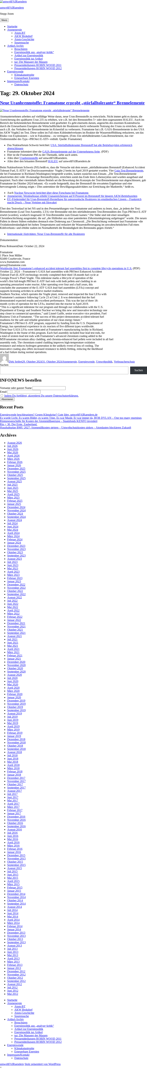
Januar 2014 (14, 929)
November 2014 (16, 897)
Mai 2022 (12, 607)
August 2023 (14, 558)
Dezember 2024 (16, 507)
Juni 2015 (12, 874)
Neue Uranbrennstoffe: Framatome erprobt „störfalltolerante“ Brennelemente (72, 102)
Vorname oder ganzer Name (16, 387)
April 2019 (13, 726)
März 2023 (13, 574)
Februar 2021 (14, 655)
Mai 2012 (12, 993)
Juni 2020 (12, 681)
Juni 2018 (12, 758)
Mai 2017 (12, 800)
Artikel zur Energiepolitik (28, 55)
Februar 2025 (14, 500)
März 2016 (13, 845)
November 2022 (16, 587)
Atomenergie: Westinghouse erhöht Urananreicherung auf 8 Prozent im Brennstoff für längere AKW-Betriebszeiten (72, 196)
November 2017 (16, 781)
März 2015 (13, 884)
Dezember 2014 (16, 893)
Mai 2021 (12, 645)
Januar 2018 (14, 774)
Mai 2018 (12, 761)
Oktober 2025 (15, 474)
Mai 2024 (12, 529)
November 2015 (16, 858)
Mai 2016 (12, 839)
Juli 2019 (12, 716)
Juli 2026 (12, 445)
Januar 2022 (14, 620)
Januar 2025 (14, 503)
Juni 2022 (12, 603)
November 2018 (16, 742)
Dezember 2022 (16, 584)
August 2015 (14, 868)
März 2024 (13, 536)
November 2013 (16, 935)
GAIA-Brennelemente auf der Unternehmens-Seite (71, 151)
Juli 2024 (12, 523)
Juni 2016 (12, 835)
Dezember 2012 (16, 971)
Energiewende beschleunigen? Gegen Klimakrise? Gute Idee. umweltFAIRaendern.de (49, 414)
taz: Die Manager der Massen (31, 61)
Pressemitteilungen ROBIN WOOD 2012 (38, 68)
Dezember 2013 (16, 932)
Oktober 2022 (15, 591)
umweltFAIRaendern (12, 7)
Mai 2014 (12, 916)
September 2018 (16, 748)
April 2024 (13, 532)
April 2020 (13, 687)
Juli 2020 (12, 678)
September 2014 (16, 903)
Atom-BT (19, 32)
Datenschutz (21, 84)
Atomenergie (14, 29)
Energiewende (15, 71)
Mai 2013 (12, 955)
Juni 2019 (12, 719)
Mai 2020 (12, 684)
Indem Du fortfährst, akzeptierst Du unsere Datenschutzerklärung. (41, 395)
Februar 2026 (14, 462)
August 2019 (14, 713)
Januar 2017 (14, 813)
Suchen (4, 364)
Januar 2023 (14, 581)
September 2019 (16, 710)
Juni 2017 (12, 797)
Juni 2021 (12, 642)
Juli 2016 (12, 832)
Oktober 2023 (15, 552)
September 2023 (16, 555)
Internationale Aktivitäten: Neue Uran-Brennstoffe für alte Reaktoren (46, 233)
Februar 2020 (14, 694)
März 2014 (13, 922)
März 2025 (13, 497)
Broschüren (20, 48)
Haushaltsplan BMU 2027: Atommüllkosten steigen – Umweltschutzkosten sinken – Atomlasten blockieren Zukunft (65, 427)
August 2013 (14, 945)
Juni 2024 (12, 526)
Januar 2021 (14, 658)
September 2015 (16, 864)
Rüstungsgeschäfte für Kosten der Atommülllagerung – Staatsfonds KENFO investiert (48, 421)
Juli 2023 (12, 562)
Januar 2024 (14, 542)
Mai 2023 (12, 568)
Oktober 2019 (15, 707)
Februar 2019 (14, 732)
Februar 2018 (14, 771)
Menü (4, 20)
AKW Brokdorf (23, 36)
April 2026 (13, 455)
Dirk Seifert (15, 361)
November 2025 (16, 471)
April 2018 (13, 765)
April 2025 (13, 494)
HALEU (53, 161)
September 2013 (16, 942)
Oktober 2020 (15, 668)
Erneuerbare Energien (26, 78)
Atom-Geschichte (24, 39)
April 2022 (13, 610)
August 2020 (14, 674)
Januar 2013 (14, 968)
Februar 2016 (14, 848)
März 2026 (13, 458)
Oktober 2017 (15, 784)
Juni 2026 (12, 449)
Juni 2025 (12, 487)
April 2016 (13, 842)
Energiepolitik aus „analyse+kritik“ (34, 52)
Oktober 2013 (15, 939)
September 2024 (16, 516)
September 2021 (16, 632)
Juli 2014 (12, 910)
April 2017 (13, 803)
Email (3, 391)
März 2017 (13, 806)
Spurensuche (21, 42)
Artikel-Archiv (15, 45)
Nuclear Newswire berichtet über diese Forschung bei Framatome (51, 192)
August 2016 (14, 829)
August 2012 (14, 984)
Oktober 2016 (15, 823)
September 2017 (16, 787)
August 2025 (14, 481)
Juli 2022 (12, 600)
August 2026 (14, 442)
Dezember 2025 (16, 468)
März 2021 (13, 652)
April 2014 (13, 919)
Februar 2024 (14, 539)
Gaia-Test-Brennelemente (128, 170)
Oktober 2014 (15, 900)
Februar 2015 (14, 887)
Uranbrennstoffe (29, 158)
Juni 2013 (12, 952)
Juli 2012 (12, 987)
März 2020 (13, 690)
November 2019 (16, 703)
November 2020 (16, 665)
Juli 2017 (12, 794)
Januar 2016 (14, 852)
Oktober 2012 (15, 977)
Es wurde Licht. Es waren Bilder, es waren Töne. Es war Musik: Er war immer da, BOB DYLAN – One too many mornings (71, 417)
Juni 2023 (12, 565)
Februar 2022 (14, 616)
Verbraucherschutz (124, 361)
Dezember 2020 (16, 661)
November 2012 (16, 974)
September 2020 (16, 671)
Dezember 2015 (16, 855)
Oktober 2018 (15, 745)
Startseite (12, 26)
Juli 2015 (12, 871)
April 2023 (13, 571)
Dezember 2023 (16, 545)
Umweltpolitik (104, 361)
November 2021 (16, 626)
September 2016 (16, 826)
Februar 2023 (14, 578)
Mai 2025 (12, 491)
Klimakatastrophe (24, 74)
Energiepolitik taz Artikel (28, 58)
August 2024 (14, 520)
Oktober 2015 (15, 861)
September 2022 (16, 594)
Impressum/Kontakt (18, 81)
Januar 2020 (14, 697)
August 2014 (14, 906)
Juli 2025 (12, 484)
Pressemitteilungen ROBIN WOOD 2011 (37, 65)
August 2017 (14, 790)
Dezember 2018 (16, 739)
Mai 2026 (12, 452)
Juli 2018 (12, 755)
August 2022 (14, 597)
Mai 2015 (12, 877)
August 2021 (14, 636)
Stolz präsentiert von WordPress (43, 1064)
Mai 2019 (12, 723)
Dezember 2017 (16, 777)
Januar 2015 (14, 890)
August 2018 (14, 752)
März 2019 (13, 729)
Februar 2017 (14, 810)
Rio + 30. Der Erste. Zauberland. (18, 424)
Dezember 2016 (16, 816)
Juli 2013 (12, 948)
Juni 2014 (12, 913)
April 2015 (13, 881)
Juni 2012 (12, 990)
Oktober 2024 (15, 513)
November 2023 (16, 549)
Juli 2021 (12, 639)
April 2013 (13, 958)
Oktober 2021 (15, 629)
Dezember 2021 (16, 623)
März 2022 (13, 613)
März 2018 (13, 768)
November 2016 (16, 819)
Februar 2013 (14, 964)
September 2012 (16, 981)
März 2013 (13, 961)
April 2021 (13, 649)
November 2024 (16, 510)
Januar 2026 (14, 465)
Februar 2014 (14, 926)
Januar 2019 (14, 736)
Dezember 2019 (16, 700)
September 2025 (16, 478)
